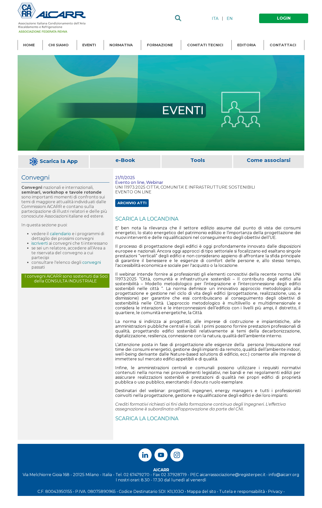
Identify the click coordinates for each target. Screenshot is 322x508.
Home (29, 45)
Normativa (121, 45)
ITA (215, 18)
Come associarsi (269, 160)
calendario (60, 233)
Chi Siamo (58, 45)
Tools (197, 160)
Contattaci (283, 45)
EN (230, 18)
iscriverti (39, 243)
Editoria (246, 45)
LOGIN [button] (284, 18)
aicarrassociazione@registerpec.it (233, 474)
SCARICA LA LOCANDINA (146, 219)
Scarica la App (59, 161)
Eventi (89, 45)
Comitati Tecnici (205, 45)
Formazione (160, 45)
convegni (91, 262)
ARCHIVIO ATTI (131, 203)
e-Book (125, 160)
